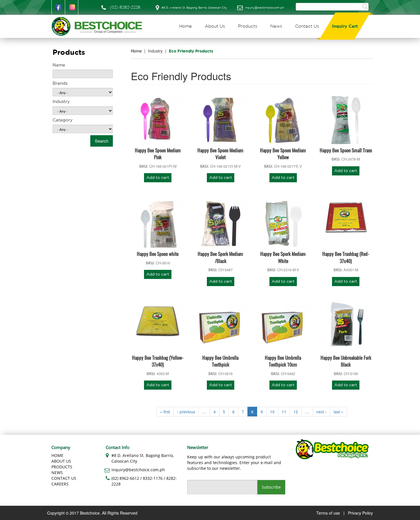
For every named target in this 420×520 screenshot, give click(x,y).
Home (185, 26)
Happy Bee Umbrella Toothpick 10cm (283, 361)
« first (165, 411)
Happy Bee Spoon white (158, 253)
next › (321, 411)
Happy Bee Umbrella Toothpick (220, 361)
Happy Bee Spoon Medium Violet (220, 154)
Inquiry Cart (345, 26)
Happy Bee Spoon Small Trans (346, 150)
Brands (60, 83)
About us (61, 461)
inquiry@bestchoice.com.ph (264, 8)
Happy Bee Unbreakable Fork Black (346, 361)
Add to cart (157, 177)
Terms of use (328, 513)
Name (59, 65)
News (276, 26)
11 (284, 411)
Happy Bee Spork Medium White (283, 257)
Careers (60, 484)
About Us (215, 26)
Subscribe (271, 487)
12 (295, 411)
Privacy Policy (360, 513)
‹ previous (186, 411)
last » (338, 411)
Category (63, 120)
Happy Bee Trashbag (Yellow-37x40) (157, 361)
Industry (61, 102)
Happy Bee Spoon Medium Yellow (283, 154)
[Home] (99, 26)
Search (365, 6)
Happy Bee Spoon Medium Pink (158, 154)
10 (272, 411)
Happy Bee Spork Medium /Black (220, 257)
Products (247, 26)
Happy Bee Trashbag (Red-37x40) (345, 257)
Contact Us (307, 26)
